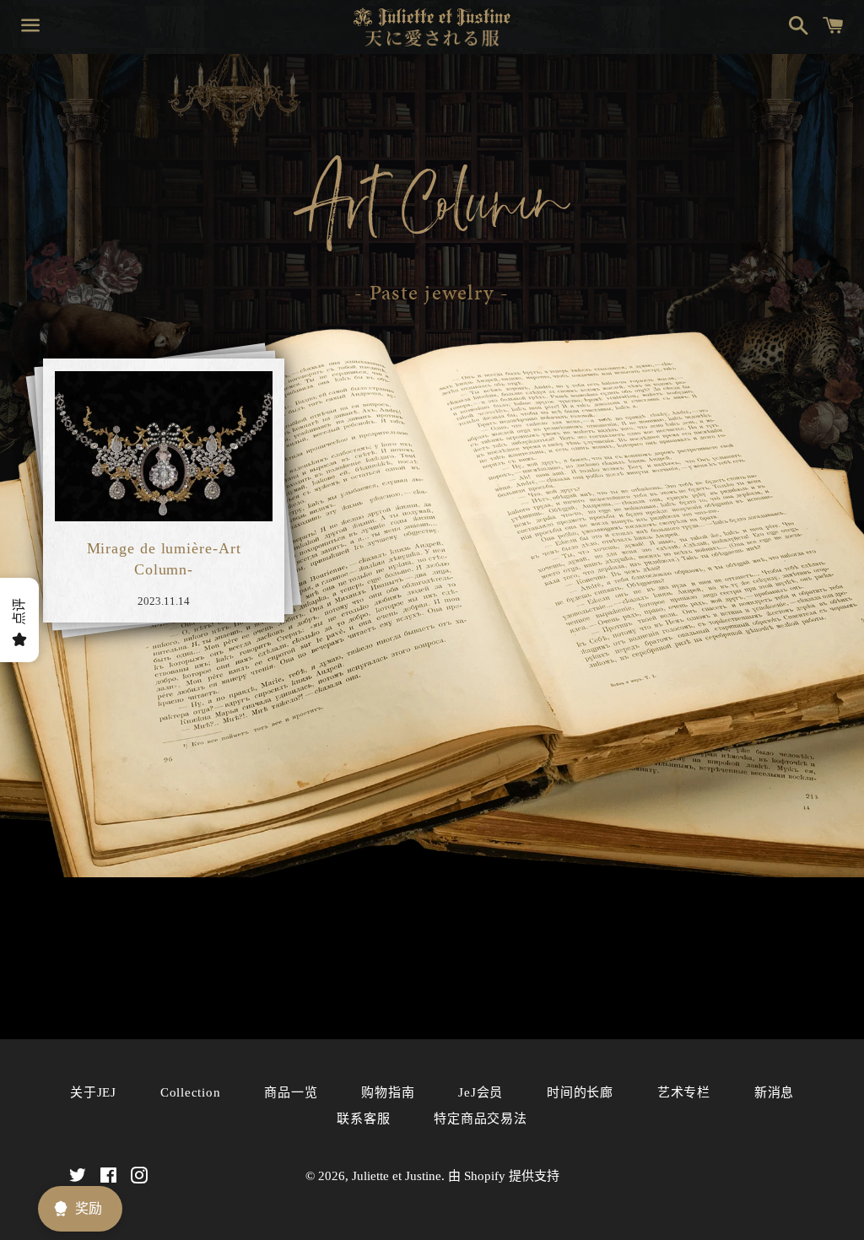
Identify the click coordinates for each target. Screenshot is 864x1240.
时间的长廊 (580, 1092)
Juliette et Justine (396, 1176)
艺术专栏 (683, 1092)
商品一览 (290, 1092)
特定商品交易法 (480, 1118)
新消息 (774, 1092)
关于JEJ (93, 1092)
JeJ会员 (480, 1092)
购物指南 (387, 1092)
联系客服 (363, 1118)
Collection (190, 1092)
